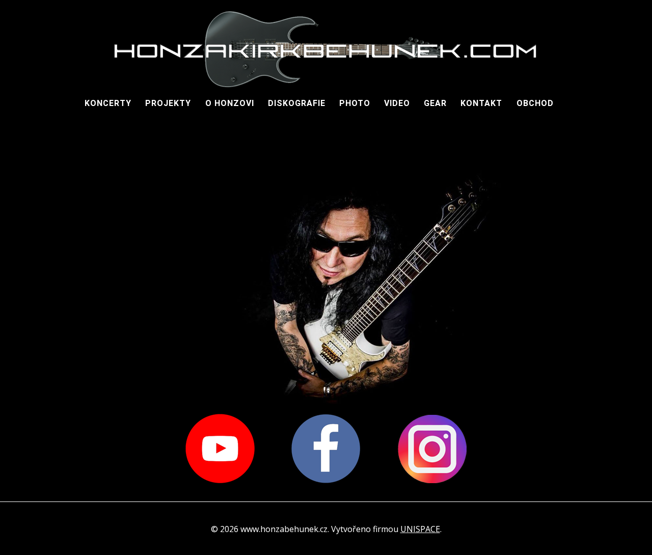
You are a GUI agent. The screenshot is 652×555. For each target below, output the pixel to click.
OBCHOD (535, 103)
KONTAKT (481, 103)
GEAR (435, 103)
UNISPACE (420, 529)
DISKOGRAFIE (296, 103)
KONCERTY (108, 103)
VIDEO (397, 103)
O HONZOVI (229, 103)
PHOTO (354, 103)
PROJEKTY (168, 103)
